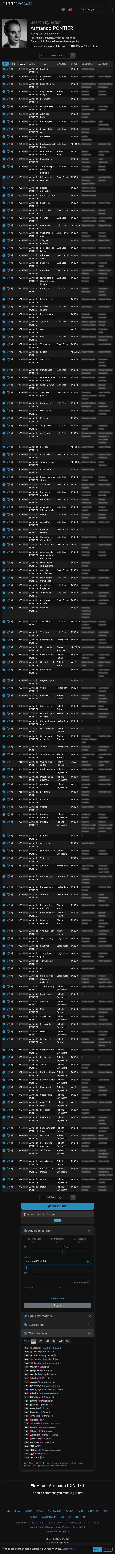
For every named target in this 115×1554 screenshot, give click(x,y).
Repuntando (46, 159)
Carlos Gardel (88, 986)
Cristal (43, 688)
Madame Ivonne (47, 850)
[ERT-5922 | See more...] (4, 159)
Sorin (34, 1401)
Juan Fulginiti (88, 76)
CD (47, 1340)
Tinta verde (45, 858)
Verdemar (44, 632)
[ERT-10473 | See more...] (4, 593)
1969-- (22, 1072)
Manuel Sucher (88, 377)
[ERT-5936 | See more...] (4, 84)
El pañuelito (45, 454)
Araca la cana (46, 1161)
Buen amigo (45, 670)
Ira (34, 1446)
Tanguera (47, 1438)
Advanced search (39, 1231)
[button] (70, 10)
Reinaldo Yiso (104, 144)
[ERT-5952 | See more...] (4, 144)
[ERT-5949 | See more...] (4, 807)
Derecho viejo (46, 299)
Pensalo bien (47, 1401)
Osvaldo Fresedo (73, 1522)
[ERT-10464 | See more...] (4, 578)
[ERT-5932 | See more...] (4, 946)
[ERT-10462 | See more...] (4, 492)
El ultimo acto (46, 1057)
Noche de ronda (47, 662)
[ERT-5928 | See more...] (4, 835)
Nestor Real (62, 865)
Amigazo (44, 865)
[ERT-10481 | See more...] (4, 240)
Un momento (46, 1087)
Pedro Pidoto (104, 484)
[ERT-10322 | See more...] (4, 1087)
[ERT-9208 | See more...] (4, 1179)
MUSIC (28, 1511)
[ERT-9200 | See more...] (4, 1135)
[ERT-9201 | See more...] (4, 1150)
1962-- (22, 670)
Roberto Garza (88, 578)
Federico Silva (104, 736)
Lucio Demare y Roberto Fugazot (89, 979)
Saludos (44, 608)
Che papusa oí (46, 403)
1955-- (22, 69)
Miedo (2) (44, 822)
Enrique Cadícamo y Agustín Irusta (105, 979)
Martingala (45, 225)
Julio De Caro (88, 670)
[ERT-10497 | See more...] (4, 562)
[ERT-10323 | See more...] (4, 1016)
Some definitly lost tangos (42, 1527)
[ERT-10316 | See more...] (4, 1072)
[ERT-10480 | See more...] (4, 403)
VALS (73, 151)
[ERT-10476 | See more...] (4, 621)
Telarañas (44, 894)
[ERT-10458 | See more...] (4, 454)
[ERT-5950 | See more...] (4, 912)
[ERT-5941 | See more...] (4, 129)
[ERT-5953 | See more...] (4, 177)
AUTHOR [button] (102, 64)
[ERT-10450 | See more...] (4, 680)
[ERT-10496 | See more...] (4, 662)
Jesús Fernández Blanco (103, 897)
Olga (42, 329)
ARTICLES (93, 1511)
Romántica (48, 1412)
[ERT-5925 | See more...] (4, 784)
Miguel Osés (104, 240)
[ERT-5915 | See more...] (4, 865)
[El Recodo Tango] (8, 1512)
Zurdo (43, 1065)
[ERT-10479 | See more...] (4, 392)
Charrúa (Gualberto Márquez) (103, 1153)
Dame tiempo (46, 876)
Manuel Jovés (88, 210)
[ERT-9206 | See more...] (4, 1110)
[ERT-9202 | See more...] (4, 1117)
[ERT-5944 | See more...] (4, 822)
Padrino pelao (46, 121)
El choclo (44, 447)
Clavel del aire (46, 655)
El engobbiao (50, 1397)
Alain (34, 1427)
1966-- (22, 769)
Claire (35, 1442)
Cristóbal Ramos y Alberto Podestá (89, 879)
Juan (35, 1457)
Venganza (45, 344)
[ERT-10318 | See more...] (4, 1031)
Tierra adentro (46, 961)
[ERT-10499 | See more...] (4, 263)
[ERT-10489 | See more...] (4, 706)
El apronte (45, 99)
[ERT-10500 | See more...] (4, 322)
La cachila (45, 203)
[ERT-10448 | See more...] (4, 507)
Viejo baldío (45, 1016)
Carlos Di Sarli (88, 632)
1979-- (22, 1095)
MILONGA (75, 144)
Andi (34, 1382)
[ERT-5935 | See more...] (4, 905)
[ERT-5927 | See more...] (4, 961)
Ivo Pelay (102, 1095)
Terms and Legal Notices (57, 1531)
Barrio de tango (47, 1072)
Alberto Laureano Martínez (102, 698)
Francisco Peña (89, 329)
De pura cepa (47, 1431)
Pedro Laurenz (88, 600)
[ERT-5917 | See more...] (4, 721)
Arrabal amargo (47, 986)
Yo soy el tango (47, 938)
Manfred (36, 1435)
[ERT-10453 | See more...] (4, 447)
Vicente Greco (88, 69)
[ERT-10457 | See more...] (4, 425)
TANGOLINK (54, 1511)
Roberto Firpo (88, 99)
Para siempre (46, 887)
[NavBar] (111, 3)
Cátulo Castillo (105, 769)
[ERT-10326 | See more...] (4, 1080)
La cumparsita (47, 84)
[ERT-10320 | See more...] (4, 1050)
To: (59, 1287)
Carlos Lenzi (104, 522)
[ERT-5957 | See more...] (4, 887)
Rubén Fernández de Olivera (104, 1042)
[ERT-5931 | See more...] (4, 210)
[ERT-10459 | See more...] (4, 288)
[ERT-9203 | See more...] (4, 1128)
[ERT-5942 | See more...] (4, 218)
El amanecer (46, 469)
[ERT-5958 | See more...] (4, 920)
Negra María (46, 647)
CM (40, 1340)
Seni (34, 1423)
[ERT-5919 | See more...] (4, 121)
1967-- (22, 865)
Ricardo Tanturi (38, 1522)
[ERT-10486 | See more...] (4, 688)
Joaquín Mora (88, 912)
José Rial (102, 1143)
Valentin (36, 1416)
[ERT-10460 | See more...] (4, 537)
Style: (66, 1247)
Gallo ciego (45, 843)
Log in (57, 1305)
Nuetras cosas (47, 728)
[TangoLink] (42, 1404)
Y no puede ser (47, 931)
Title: (26, 1247)
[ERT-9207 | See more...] (4, 1187)
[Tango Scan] (39, 1374)
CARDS (33, 1517)
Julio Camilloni (105, 946)
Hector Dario (62, 640)
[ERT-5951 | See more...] (4, 953)
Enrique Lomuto (89, 255)
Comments (36, 1324)
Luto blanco (45, 695)
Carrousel (44, 784)
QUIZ (80, 1511)
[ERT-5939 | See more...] (4, 931)
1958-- (22, 370)
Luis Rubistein (88, 344)
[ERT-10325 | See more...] (4, 1039)
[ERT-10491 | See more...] (4, 647)
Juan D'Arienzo (63, 1527)
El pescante (45, 1024)
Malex (35, 1378)
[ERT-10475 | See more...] (4, 522)
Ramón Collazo (89, 522)
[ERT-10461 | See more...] (4, 410)
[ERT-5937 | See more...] (4, 151)
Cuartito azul (46, 706)
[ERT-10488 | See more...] (4, 314)
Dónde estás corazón (53, 1389)
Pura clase (45, 136)
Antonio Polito (105, 807)
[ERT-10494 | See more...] (4, 570)
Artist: (27, 1257)
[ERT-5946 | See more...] (4, 225)
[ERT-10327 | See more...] (4, 1024)
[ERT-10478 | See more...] (4, 352)
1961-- (22, 640)
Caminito (44, 270)
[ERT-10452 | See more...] (4, 632)
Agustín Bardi (88, 968)
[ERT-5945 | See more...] (4, 69)
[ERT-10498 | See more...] (4, 377)
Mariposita (45, 1117)
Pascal (35, 1438)
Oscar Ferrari (63, 177)
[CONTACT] (84, 1518)
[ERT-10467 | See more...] (4, 418)
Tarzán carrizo (47, 754)
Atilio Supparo (104, 961)
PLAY (17, 1511)
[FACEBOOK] (62, 1518)
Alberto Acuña (88, 1150)
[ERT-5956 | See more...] (4, 858)
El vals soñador (47, 544)
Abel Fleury (87, 307)
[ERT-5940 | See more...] (4, 188)
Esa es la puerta (47, 1080)
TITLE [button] (43, 64)
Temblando (45, 1150)
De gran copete (47, 680)
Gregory (36, 1386)
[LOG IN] (63, 10)
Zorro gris (44, 359)
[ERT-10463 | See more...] (4, 552)
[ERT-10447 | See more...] (4, 640)
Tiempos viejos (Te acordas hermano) (47, 169)
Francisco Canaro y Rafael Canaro (89, 395)
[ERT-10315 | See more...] (4, 994)
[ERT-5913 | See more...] (4, 894)
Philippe (36, 1397)
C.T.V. (43, 968)
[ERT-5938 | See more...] (4, 799)
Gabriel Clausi (104, 299)
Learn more (68, 1548)
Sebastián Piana (89, 1024)
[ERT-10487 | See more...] (4, 299)
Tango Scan (35, 1239)
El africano (45, 792)
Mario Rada (103, 1161)
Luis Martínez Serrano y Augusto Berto (88, 180)
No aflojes (45, 1135)
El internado (48, 1351)
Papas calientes (47, 195)
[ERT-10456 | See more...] (4, 713)
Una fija (43, 807)
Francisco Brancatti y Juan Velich (103, 868)
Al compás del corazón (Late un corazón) (46, 555)
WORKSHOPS (49, 1517)
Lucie (35, 1431)
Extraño (44, 835)
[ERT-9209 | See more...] (4, 1143)
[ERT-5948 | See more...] (4, 728)
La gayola (44, 263)
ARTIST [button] (33, 64)
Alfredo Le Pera (105, 986)
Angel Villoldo (88, 447)
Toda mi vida (46, 593)
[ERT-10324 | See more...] (4, 986)
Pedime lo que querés (51, 1450)
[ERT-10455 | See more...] (4, 255)
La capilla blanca (48, 1374)
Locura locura (46, 640)
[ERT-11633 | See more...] (4, 762)
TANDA (69, 1511)
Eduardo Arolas (89, 195)
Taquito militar (47, 462)
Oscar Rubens (104, 255)
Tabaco (43, 747)
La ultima (44, 946)
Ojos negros (45, 410)
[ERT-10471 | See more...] (4, 337)
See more (57, 1298)
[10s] (12, 69)
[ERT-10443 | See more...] (4, 484)
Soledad (44, 1001)
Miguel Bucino (88, 225)
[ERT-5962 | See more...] (4, 106)
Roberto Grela (88, 1016)
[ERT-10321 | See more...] (4, 1009)
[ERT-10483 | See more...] (4, 477)
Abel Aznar (87, 144)
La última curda (47, 769)
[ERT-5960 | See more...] (4, 91)
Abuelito (44, 322)
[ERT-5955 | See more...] (4, 938)
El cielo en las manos (50, 1423)
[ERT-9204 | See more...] (4, 1102)
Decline (108, 1549)
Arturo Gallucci (88, 248)
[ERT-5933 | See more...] (4, 114)
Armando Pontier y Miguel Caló (89, 739)
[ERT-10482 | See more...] (4, 499)
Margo (43, 514)
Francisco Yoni (105, 876)
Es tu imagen (46, 994)
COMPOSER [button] (87, 64)
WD (61, 1340)
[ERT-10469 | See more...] (4, 385)
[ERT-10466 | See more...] (4, 670)
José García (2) (105, 537)
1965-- (22, 762)
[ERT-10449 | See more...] (4, 469)
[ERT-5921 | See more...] (4, 736)
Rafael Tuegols (88, 263)
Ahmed (35, 1404)
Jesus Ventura (88, 240)
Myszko (36, 1370)
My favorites (58, 1239)
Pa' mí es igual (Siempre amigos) (46, 979)
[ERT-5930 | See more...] (4, 777)
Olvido (43, 1031)
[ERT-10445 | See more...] (4, 655)
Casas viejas (46, 1095)
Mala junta (48, 1404)
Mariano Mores (89, 337)
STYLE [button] (74, 64)
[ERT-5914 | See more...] (4, 166)
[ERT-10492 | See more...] (4, 307)
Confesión (45, 433)
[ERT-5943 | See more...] (4, 195)
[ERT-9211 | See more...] (4, 1161)
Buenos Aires (46, 210)
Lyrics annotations (40, 1316)
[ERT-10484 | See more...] (4, 544)
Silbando (44, 218)
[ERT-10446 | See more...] (4, 248)
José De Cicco (104, 129)
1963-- (22, 721)
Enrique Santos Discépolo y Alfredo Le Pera (105, 1171)
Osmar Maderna (89, 1128)
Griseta (43, 1179)
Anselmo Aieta (88, 1117)
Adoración (45, 484)
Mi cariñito (47, 1378)
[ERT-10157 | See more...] (4, 814)
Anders (35, 1412)
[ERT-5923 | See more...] (4, 976)
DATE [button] (22, 64)
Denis (35, 1408)
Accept (97, 1549)
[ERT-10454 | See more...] (4, 462)
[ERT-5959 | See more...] (4, 792)
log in (73, 1493)
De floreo (47, 1370)
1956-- (22, 129)
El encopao (45, 1110)
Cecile (36, 1351)
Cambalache (46, 370)
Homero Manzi (105, 647)
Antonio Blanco (89, 946)
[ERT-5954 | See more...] (4, 850)
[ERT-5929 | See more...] (4, 203)
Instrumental (80, 1282)
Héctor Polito (104, 203)
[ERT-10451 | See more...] (4, 600)
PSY (105, 1511)
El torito (43, 352)
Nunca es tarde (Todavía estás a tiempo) (48, 281)
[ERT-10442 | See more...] (4, 529)
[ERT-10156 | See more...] (4, 769)
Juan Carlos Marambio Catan (104, 673)
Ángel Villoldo (88, 352)
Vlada (36, 1454)
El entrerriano (46, 314)
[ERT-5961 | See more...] (4, 876)
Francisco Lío (104, 792)
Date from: (29, 1287)
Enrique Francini (89, 537)
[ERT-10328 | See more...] (4, 1001)
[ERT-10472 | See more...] (4, 344)
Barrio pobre (46, 288)
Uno (42, 337)
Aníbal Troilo (87, 593)
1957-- (22, 225)
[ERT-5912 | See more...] (4, 99)
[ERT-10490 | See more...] (4, 329)
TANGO (74, 69)
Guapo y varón (47, 385)
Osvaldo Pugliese (55, 1522)
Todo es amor (48, 1442)
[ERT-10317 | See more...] (4, 1065)
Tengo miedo (46, 425)
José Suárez (104, 307)
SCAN (40, 1511)
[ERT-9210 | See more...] (4, 1095)
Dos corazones (51, 1435)
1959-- (22, 499)
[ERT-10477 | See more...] (4, 433)
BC (53, 1340)
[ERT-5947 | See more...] (4, 136)
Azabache (45, 621)
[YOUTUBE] (77, 1518)
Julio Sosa (61, 76)
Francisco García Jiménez (103, 291)
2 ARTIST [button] (62, 64)
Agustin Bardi (88, 843)
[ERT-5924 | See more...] (4, 968)
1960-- (22, 522)
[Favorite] (9, 69)
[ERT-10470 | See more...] (4, 278)
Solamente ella (47, 1050)
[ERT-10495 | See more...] (4, 608)
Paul (35, 1450)
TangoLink (81, 1239)
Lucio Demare (88, 647)
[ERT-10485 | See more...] (4, 514)
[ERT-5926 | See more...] (4, 233)
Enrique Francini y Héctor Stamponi (89, 624)
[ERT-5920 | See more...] (4, 843)
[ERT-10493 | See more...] (4, 370)
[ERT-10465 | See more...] (4, 359)
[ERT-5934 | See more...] (4, 76)
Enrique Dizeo (104, 1110)
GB (67, 1340)
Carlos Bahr (103, 570)
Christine (37, 1348)
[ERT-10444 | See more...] (4, 270)
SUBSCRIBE (59, 1206)
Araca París (45, 522)
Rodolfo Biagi (22, 1522)
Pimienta (44, 799)
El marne (44, 418)
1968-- (22, 905)
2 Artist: (28, 1273)
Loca (45, 1454)
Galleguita (45, 499)
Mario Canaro (88, 713)
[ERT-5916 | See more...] (4, 747)
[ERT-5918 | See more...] (4, 754)
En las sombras (47, 912)
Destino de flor (51, 1359)
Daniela (38, 1359)
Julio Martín (103, 1080)
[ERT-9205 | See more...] (4, 1168)
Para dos (48, 1416)
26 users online (38, 1333)
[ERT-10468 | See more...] (4, 695)
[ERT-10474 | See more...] (4, 585)
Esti (34, 1367)
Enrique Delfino (89, 121)
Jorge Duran (62, 938)
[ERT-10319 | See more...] (4, 1057)
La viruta (44, 69)
